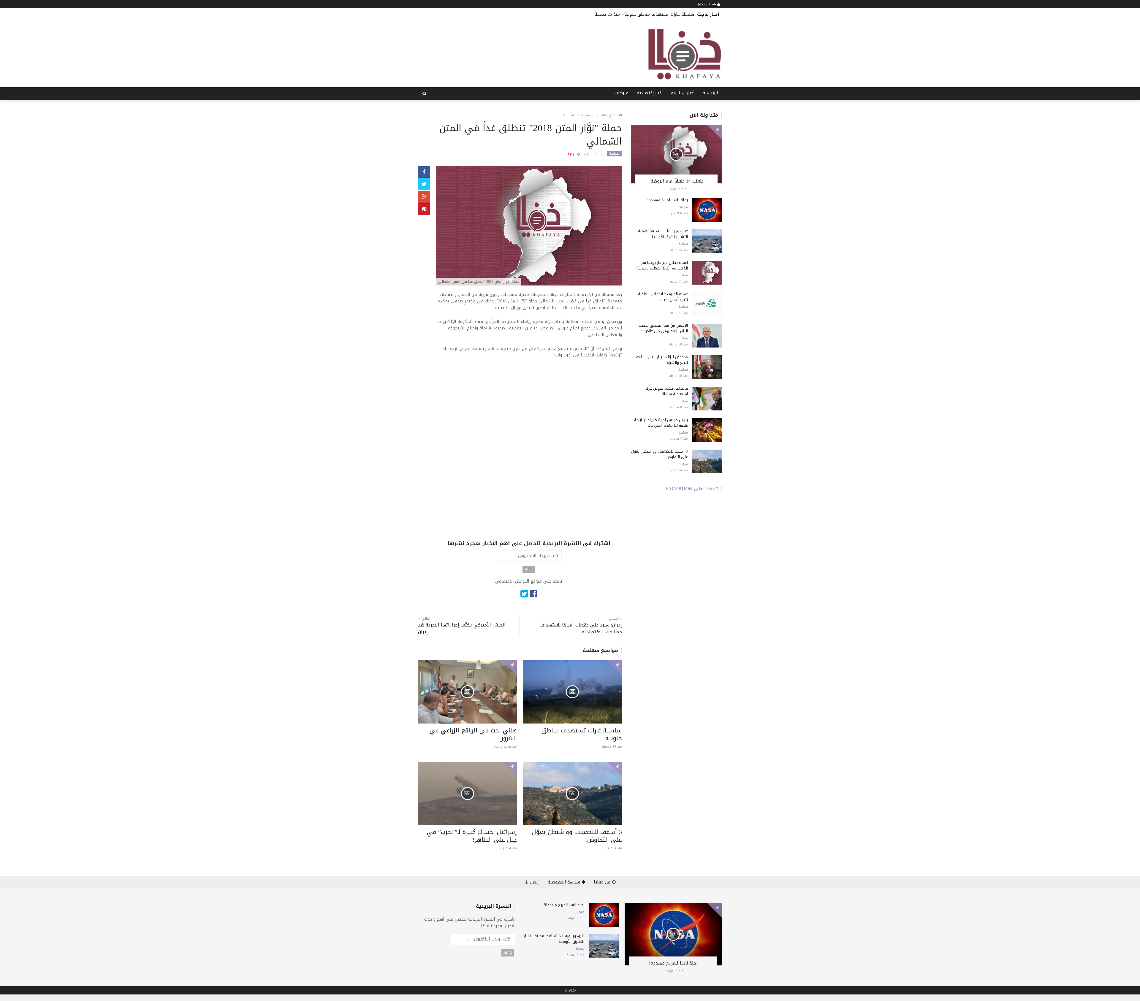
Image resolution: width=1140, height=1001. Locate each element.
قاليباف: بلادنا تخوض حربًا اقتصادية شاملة (667, 391)
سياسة (568, 115)
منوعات (621, 93)
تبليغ (572, 154)
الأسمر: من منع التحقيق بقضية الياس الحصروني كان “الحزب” (663, 328)
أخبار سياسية (682, 93)
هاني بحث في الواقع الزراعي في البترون (657, 14)
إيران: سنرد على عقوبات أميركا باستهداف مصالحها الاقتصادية (581, 628)
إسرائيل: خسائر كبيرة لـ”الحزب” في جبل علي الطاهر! (472, 835)
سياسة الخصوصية (565, 882)
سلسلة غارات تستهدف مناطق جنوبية (582, 734)
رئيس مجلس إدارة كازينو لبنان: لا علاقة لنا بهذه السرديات (660, 422)
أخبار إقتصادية (650, 93)
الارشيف (587, 115)
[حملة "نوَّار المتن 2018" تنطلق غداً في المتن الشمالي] (529, 226)
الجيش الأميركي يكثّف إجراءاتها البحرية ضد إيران (462, 628)
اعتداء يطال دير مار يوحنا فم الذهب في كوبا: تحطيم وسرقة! (662, 265)
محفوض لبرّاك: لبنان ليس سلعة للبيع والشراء (662, 359)
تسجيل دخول (707, 4)
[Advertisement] (529, 407)
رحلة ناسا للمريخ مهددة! (667, 200)
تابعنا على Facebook (691, 488)
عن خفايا (603, 882)
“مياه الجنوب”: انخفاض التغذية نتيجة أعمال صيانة (663, 296)
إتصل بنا (531, 882)
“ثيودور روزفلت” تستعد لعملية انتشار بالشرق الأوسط (663, 233)
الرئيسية (710, 93)
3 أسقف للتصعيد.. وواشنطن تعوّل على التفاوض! (577, 835)
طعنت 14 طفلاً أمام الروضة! (676, 181)
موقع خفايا (610, 115)
